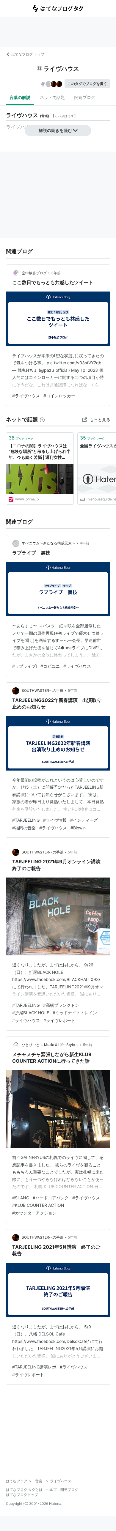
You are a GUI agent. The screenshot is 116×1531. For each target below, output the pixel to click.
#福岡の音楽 (24, 827)
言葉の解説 (20, 97)
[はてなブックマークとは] (42, 419)
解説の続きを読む (55, 130)
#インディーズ (84, 820)
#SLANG (20, 1197)
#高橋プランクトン (61, 1005)
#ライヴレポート (59, 1020)
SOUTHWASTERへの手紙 (42, 690)
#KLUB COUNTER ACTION (38, 1205)
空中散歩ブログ (34, 273)
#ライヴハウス (26, 395)
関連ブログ (84, 97)
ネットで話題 (52, 97)
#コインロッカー (59, 395)
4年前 (84, 543)
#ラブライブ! (24, 666)
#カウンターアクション (34, 1212)
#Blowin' (78, 827)
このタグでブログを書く (87, 83)
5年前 (72, 690)
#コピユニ (50, 666)
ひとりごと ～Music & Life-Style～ (50, 1044)
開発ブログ (69, 1489)
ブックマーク (21, 438)
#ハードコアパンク (51, 1197)
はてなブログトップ (22, 1494)
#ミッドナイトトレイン (75, 1012)
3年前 (56, 273)
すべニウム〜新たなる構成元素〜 (48, 543)
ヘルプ (51, 1489)
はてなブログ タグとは (24, 1489)
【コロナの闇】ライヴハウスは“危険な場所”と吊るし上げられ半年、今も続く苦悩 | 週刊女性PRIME (39, 452)
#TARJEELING (26, 820)
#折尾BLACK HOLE (30, 1012)
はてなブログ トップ (27, 54)
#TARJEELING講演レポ (34, 1366)
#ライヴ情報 (55, 820)
